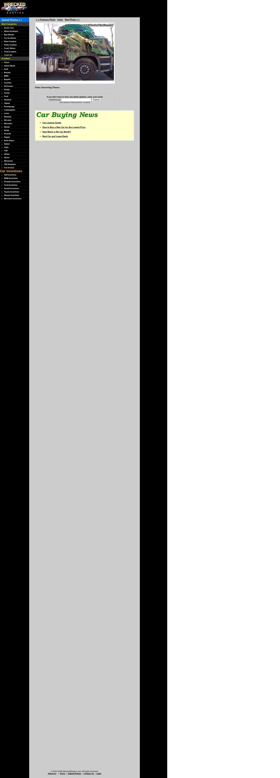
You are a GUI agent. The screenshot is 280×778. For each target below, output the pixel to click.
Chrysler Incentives (12, 182)
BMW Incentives (11, 178)
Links (98, 773)
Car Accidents (10, 38)
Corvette (7, 83)
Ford (6, 96)
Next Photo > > (72, 19)
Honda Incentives (11, 188)
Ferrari (7, 93)
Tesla (6, 147)
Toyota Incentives (11, 192)
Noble (6, 130)
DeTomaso (8, 86)
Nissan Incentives (11, 195)
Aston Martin (9, 66)
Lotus (6, 113)
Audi (6, 69)
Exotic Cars (9, 28)
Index (60, 19)
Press (62, 773)
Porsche (7, 134)
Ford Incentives (10, 185)
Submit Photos (74, 773)
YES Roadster (10, 164)
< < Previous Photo (45, 19)
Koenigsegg (9, 106)
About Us (52, 773)
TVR (6, 151)
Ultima (7, 154)
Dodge (7, 89)
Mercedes (8, 123)
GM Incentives (10, 175)
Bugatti (7, 79)
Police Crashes (10, 45)
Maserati (7, 117)
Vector (6, 157)
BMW (6, 76)
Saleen (7, 144)
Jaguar (7, 103)
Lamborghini (9, 110)
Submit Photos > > (12, 19)
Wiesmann (8, 161)
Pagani (7, 137)
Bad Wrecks (9, 35)
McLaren (7, 120)
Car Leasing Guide (51, 123)
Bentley (7, 72)
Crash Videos (9, 48)
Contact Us (89, 773)
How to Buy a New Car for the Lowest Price (63, 127)
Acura (6, 62)
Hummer (7, 100)
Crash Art (8, 55)
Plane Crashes (10, 41)
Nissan (7, 127)
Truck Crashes (10, 52)
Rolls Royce (9, 140)
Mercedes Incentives (12, 199)
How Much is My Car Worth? (56, 132)
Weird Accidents (11, 31)
